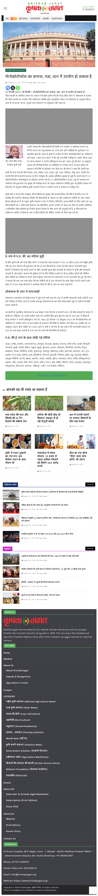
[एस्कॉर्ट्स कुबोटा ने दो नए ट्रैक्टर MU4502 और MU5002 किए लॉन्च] (11, 536)
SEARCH (8, 659)
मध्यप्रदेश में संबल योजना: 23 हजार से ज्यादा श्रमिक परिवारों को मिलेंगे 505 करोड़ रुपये (47, 459)
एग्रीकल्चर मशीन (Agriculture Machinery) (27, 757)
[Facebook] (8, 88)
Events (7, 783)
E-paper (8, 690)
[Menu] (5, 8)
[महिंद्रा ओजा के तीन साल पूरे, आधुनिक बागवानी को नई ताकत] (11, 508)
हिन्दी (92, 6)
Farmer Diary (13, 831)
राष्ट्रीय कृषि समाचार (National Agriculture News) (31, 702)
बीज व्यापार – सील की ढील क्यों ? (52, 375)
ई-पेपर (14, 18)
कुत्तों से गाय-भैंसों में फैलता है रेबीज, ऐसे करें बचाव (40, 595)
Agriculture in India (17, 683)
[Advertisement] (49, 126)
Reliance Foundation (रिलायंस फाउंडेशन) (27, 769)
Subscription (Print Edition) (21, 800)
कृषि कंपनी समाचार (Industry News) (24, 745)
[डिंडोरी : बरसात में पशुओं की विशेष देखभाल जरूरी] (11, 585)
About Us (9, 665)
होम (7, 18)
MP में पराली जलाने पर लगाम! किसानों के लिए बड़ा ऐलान (80, 418)
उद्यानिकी (45, 18)
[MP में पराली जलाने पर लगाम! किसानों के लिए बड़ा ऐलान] (81, 398)
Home (7, 653)
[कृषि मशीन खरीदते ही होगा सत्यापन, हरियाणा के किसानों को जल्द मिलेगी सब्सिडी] (11, 495)
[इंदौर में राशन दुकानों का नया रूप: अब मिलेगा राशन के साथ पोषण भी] (17, 436)
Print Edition (13, 825)
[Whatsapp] (18, 88)
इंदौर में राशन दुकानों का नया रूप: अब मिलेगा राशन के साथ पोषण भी (15, 458)
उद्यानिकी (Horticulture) (18, 720)
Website (10, 819)
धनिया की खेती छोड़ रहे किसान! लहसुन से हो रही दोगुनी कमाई (48, 418)
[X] (13, 88)
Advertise (9, 814)
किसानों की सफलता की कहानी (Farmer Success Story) (33, 763)
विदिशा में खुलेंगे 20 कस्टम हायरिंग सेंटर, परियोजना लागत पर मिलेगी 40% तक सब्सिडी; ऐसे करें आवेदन (57, 519)
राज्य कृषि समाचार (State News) (15, 70)
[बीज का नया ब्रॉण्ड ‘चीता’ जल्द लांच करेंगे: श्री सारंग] (81, 436)
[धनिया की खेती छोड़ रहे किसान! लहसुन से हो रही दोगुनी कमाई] (49, 398)
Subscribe (9, 789)
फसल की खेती (35, 18)
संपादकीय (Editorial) (16, 776)
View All (90, 484)
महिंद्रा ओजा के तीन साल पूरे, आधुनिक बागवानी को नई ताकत (44, 505)
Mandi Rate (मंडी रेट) (17, 738)
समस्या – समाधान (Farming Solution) (25, 732)
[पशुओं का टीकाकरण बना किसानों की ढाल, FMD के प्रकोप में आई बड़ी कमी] (11, 559)
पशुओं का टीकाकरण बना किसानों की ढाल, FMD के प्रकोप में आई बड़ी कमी (50, 556)
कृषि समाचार (23, 18)
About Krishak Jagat (17, 671)
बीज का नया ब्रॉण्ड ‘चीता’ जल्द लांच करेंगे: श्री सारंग (78, 456)
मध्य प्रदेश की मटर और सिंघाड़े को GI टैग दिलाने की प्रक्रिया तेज (17, 418)
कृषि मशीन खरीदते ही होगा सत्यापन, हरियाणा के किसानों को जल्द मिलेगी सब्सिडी (52, 492)
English (85, 6)
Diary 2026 (12, 807)
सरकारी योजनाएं (57, 18)
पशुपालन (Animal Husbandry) (21, 726)
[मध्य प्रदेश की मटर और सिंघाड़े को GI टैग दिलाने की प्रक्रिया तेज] (17, 398)
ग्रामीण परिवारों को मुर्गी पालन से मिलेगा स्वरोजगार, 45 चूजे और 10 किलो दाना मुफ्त (53, 569)
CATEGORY (9, 696)
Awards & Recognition (18, 677)
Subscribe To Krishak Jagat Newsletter (27, 794)
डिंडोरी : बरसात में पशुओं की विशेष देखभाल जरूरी (40, 582)
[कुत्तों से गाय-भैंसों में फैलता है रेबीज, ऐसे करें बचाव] (11, 598)
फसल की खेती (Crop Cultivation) (23, 714)
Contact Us (10, 839)
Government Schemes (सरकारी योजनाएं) (27, 751)
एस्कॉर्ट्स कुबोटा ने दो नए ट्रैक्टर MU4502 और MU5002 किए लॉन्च (47, 534)
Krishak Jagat (40, 82)
